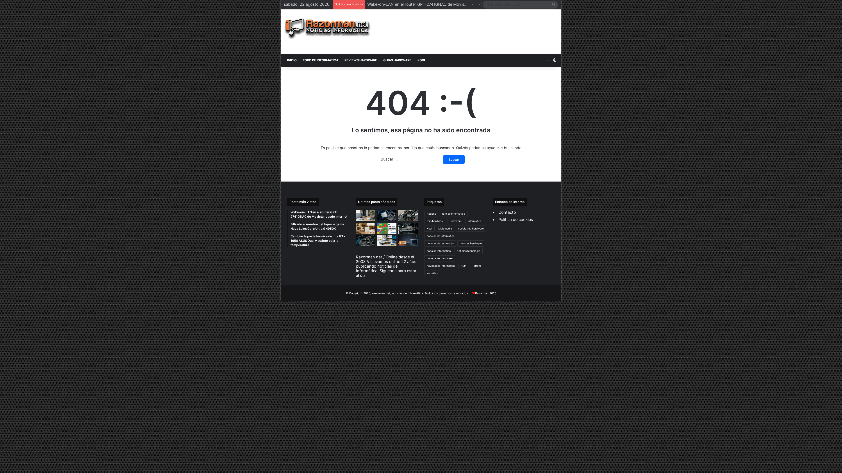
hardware (456, 221)
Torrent (476, 265)
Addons (431, 213)
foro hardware (435, 221)
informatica (475, 221)
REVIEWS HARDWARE (360, 60)
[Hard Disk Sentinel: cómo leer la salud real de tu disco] (365, 240)
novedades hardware (440, 258)
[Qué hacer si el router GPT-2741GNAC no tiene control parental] (365, 228)
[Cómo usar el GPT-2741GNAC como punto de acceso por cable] (386, 240)
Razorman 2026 (485, 293)
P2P (463, 265)
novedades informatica (441, 265)
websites (432, 273)
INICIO (292, 60)
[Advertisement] (468, 31)
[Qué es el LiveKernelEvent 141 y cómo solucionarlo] (408, 228)
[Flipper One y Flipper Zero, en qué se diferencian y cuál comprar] (408, 240)
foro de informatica (453, 213)
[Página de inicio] (327, 28)
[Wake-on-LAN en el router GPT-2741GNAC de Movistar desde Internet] (365, 215)
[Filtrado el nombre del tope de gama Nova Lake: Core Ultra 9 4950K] (386, 215)
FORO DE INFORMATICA (320, 60)
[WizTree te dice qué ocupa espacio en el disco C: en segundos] (386, 228)
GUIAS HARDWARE (397, 60)
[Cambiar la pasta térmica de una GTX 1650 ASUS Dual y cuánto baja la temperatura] (408, 215)
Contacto (507, 212)
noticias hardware (471, 243)
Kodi (429, 228)
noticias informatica (439, 250)
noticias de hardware (471, 228)
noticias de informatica (441, 236)
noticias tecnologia (468, 250)
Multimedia (445, 228)
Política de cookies (515, 219)
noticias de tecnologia (440, 243)
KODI (421, 60)
